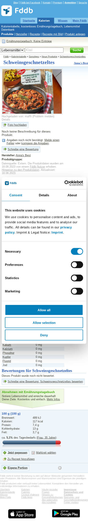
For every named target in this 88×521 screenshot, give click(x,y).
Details (6, 119)
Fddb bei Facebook (30, 2)
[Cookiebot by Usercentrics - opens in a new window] (64, 183)
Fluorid (7, 361)
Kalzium (8, 348)
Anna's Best (81, 63)
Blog (15, 2)
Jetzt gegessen (17, 452)
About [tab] (72, 195)
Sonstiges (34, 56)
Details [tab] (44, 195)
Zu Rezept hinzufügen (21, 459)
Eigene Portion (18, 467)
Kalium (7, 344)
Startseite (29, 20)
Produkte (7, 34)
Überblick (5, 489)
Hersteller (21, 34)
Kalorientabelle (49, 20)
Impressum (70, 489)
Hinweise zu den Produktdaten (20, 169)
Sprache (82, 2)
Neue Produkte (49, 56)
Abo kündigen (49, 502)
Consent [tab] (15, 195)
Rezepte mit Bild (52, 34)
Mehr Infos (53, 399)
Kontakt (47, 2)
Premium (57, 2)
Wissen (62, 20)
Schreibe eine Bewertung (23, 149)
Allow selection (44, 322)
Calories (25, 492)
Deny (44, 335)
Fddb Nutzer (37, 166)
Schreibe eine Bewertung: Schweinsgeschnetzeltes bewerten (45, 381)
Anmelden (70, 2)
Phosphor (8, 352)
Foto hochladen (17, 125)
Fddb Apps (26, 497)
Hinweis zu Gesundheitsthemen (52, 496)
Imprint (57, 232)
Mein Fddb (80, 20)
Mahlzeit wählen (46, 452)
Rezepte (35, 34)
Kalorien (25, 489)
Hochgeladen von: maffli (17, 116)
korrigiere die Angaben (35, 143)
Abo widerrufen (49, 500)
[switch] (77, 264)
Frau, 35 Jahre (46, 437)
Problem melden (43, 116)
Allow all (44, 310)
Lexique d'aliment (30, 494)
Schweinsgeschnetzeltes (73, 56)
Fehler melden (71, 502)
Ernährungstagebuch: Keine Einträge (29, 41)
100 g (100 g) (11, 413)
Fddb (6, 56)
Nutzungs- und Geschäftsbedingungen (76, 498)
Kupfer (7, 357)
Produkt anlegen (75, 34)
